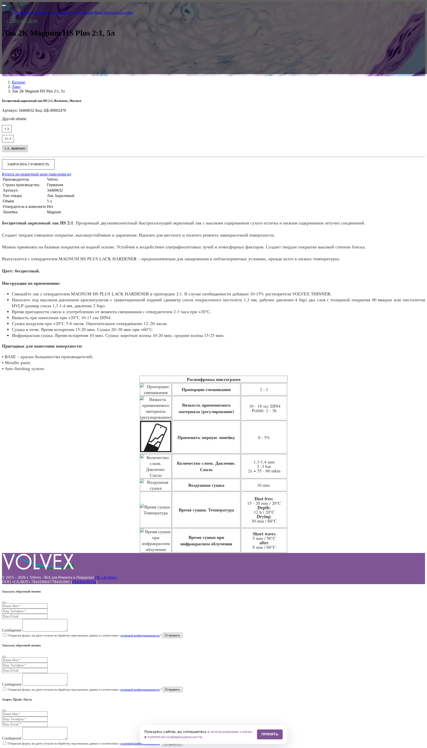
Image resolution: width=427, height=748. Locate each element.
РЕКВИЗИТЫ (84, 582)
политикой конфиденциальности (140, 635)
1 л (7, 128)
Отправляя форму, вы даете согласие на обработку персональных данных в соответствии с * (85, 635)
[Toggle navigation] (4, 5)
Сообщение (11, 630)
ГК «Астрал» (106, 577)
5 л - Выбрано (15, 148)
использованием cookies (231, 731)
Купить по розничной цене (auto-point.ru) (36, 174)
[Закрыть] (4, 602)
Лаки (16, 87)
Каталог (18, 82)
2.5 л (8, 138)
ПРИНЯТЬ (269, 734)
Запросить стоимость (28, 164)
